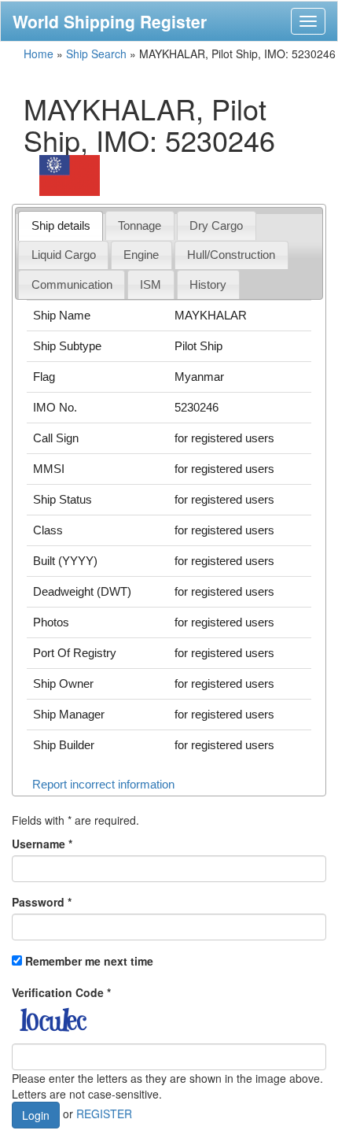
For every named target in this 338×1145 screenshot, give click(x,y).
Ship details (60, 225)
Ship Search (96, 53)
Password (42, 902)
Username (42, 843)
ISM (150, 284)
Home (38, 53)
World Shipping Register (110, 21)
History (207, 284)
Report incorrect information (103, 784)
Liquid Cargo (63, 254)
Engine (141, 254)
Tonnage (139, 225)
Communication (71, 284)
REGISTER (104, 1113)
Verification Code (61, 992)
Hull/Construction (231, 254)
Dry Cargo (216, 225)
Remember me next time (89, 961)
